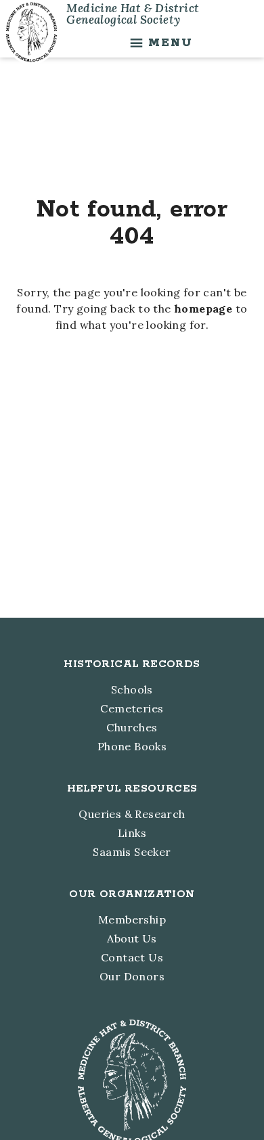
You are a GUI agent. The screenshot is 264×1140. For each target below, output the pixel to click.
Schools (132, 689)
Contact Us (132, 957)
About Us (131, 938)
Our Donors (132, 976)
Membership (132, 919)
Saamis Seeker (132, 852)
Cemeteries (131, 708)
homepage (203, 308)
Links (132, 833)
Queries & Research (132, 814)
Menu (170, 42)
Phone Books (132, 746)
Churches (131, 727)
